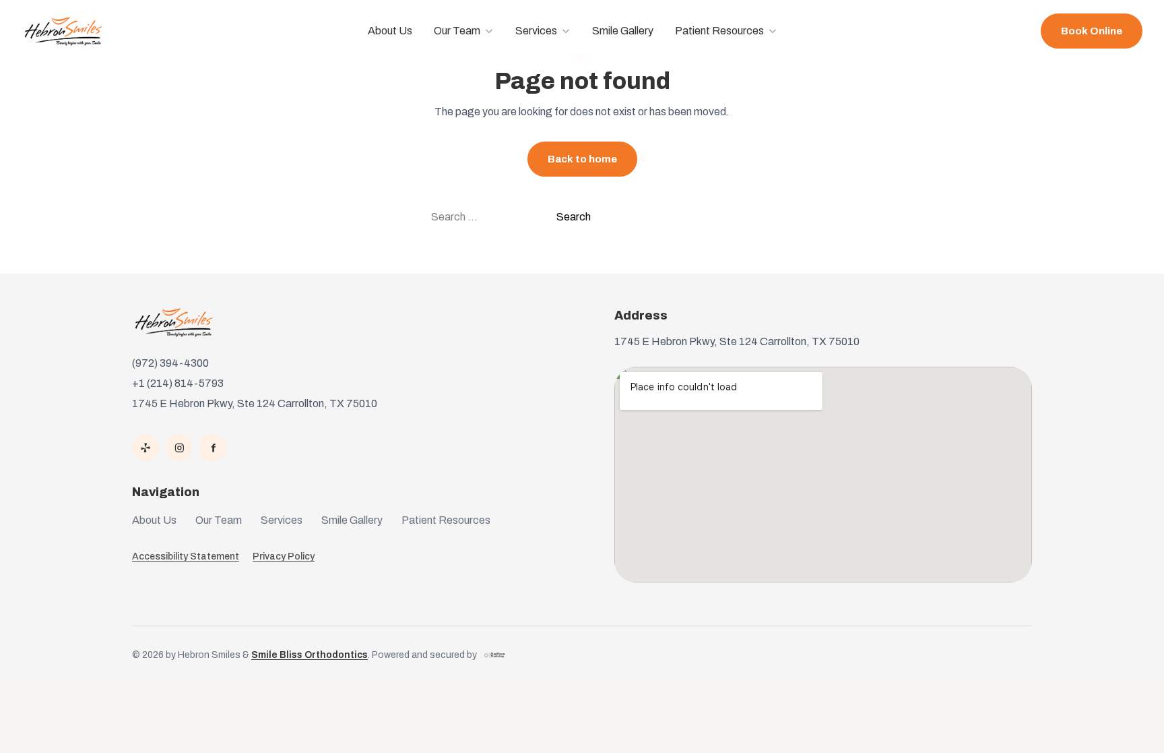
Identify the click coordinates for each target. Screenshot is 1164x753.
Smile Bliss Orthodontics (309, 655)
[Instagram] (179, 447)
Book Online (1091, 31)
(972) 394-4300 (170, 363)
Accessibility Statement (185, 556)
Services (536, 30)
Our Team (457, 30)
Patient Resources (719, 30)
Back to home (582, 159)
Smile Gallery (622, 30)
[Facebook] (212, 447)
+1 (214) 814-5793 (178, 383)
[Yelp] (145, 447)
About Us (390, 30)
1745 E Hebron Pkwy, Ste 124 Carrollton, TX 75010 (254, 403)
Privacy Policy (284, 556)
